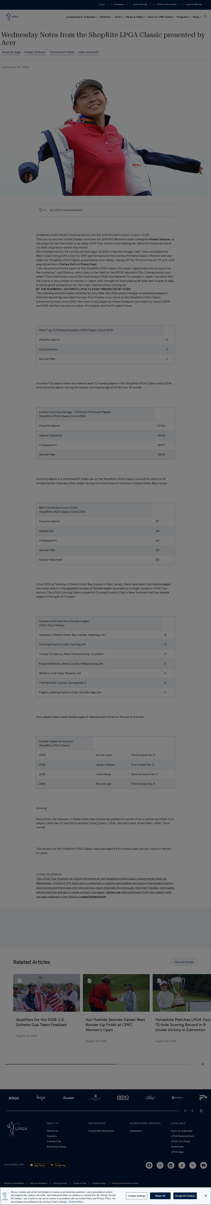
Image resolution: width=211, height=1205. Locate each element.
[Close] (205, 1195)
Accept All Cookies (185, 1196)
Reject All (160, 1196)
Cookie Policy (76, 1201)
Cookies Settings (136, 1196)
